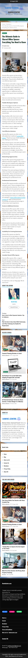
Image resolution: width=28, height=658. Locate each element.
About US (6, 472)
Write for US (7, 460)
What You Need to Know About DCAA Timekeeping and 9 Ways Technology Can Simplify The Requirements (13, 322)
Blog (5, 457)
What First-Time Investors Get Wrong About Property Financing (13, 571)
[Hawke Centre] (11, 419)
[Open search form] (25, 19)
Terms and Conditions (7, 629)
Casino (5, 496)
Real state (6, 566)
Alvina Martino (6, 355)
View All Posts (14, 307)
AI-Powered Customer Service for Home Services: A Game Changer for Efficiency (12, 400)
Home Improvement (8, 542)
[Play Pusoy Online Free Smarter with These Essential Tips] (14, 490)
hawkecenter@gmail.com (14, 645)
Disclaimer (6, 466)
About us (4, 618)
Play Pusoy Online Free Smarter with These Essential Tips (13, 501)
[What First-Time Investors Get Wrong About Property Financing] (14, 561)
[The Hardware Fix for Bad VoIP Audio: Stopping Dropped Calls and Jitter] (14, 366)
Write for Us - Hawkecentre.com (9, 632)
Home (5, 454)
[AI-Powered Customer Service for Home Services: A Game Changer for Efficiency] (14, 390)
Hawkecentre (14, 12)
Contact (4, 621)
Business (4, 33)
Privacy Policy (7, 469)
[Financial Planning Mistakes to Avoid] (14, 343)
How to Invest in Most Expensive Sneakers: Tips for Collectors (13, 315)
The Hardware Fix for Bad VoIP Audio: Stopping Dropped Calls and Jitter (12, 376)
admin (4, 574)
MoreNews (12, 656)
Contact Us (6, 463)
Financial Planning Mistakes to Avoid (12, 353)
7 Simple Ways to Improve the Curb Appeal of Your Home (13, 547)
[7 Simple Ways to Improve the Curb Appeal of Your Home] (14, 537)
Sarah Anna (6, 46)
